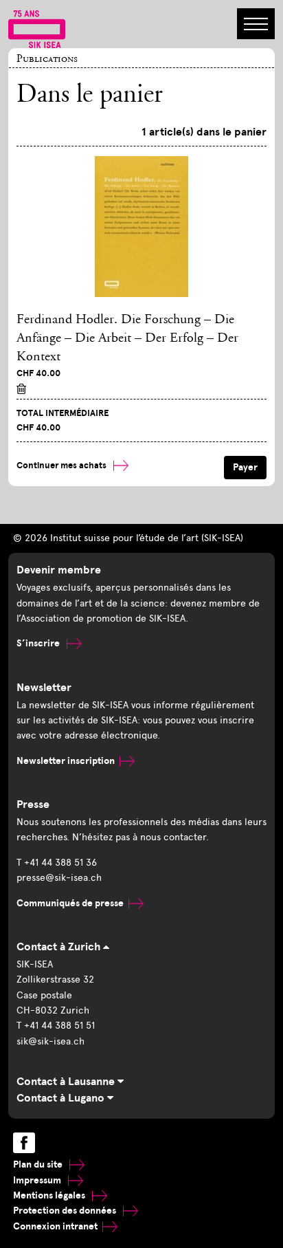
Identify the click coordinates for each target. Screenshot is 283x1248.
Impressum (38, 1180)
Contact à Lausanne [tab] (66, 1081)
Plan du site (39, 1164)
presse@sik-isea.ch (59, 878)
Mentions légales (50, 1195)
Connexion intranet (55, 1226)
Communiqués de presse (70, 903)
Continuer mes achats (62, 465)
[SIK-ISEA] (36, 28)
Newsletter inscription (65, 761)
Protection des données (65, 1210)
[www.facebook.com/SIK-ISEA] (24, 1142)
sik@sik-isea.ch (50, 1041)
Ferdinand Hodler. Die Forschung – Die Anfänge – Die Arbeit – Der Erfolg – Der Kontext (127, 338)
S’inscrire (39, 643)
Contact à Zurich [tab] (59, 947)
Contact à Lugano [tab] (61, 1098)
